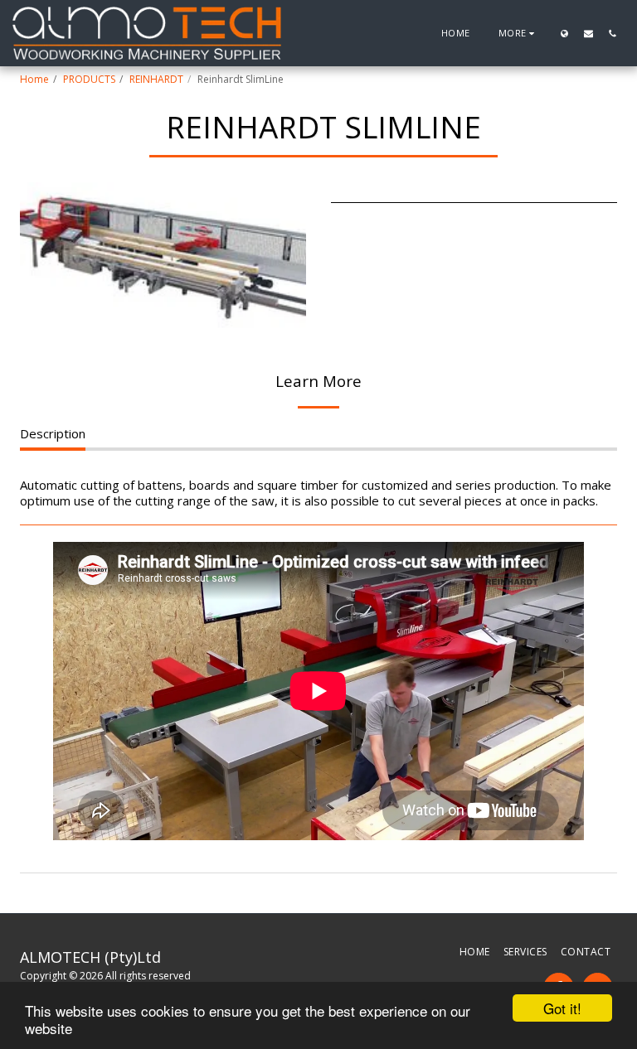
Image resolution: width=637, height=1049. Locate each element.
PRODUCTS (89, 79)
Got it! (562, 1008)
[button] (588, 33)
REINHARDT (156, 79)
